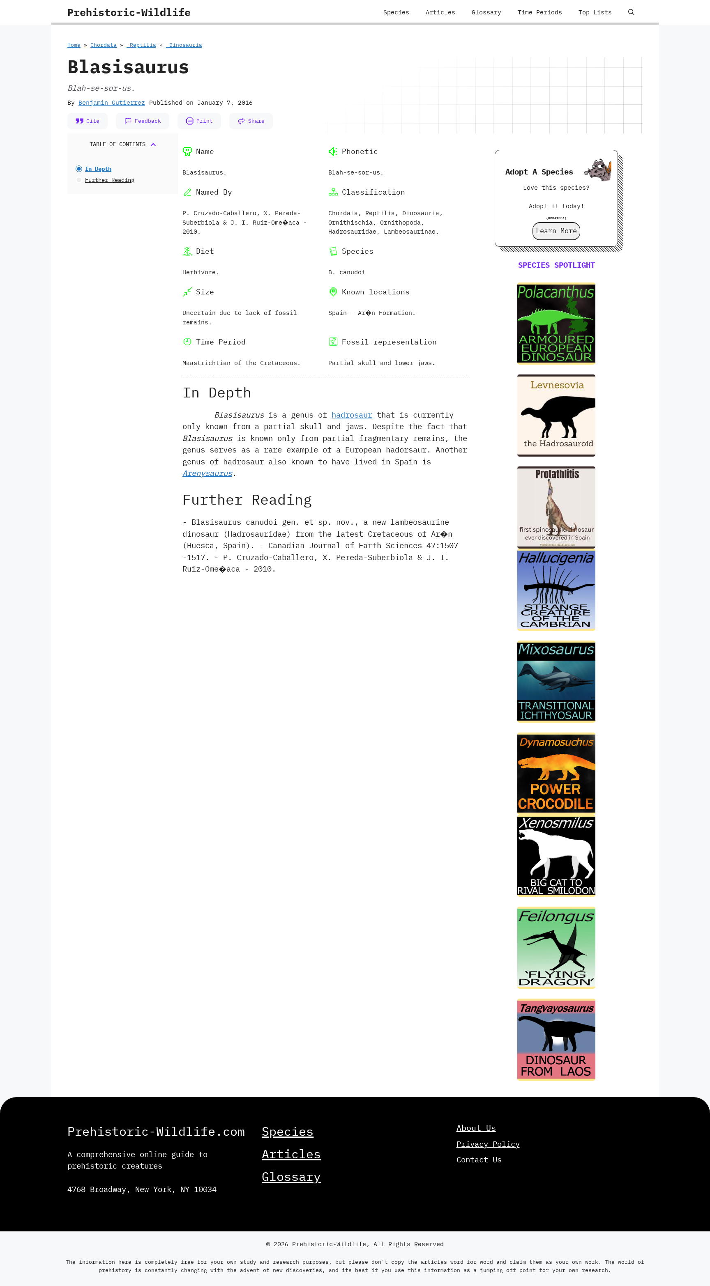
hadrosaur (352, 415)
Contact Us (479, 1159)
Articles (440, 12)
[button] (631, 12)
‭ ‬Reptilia (141, 44)
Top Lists (595, 12)
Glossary (486, 12)
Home (74, 44)
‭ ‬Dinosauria (184, 44)
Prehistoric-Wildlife (129, 12)
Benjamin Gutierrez (111, 102)
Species (396, 12)
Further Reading (109, 180)
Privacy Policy (488, 1144)
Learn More (556, 230)
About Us (476, 1127)
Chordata (103, 44)
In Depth (98, 168)
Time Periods (540, 12)
